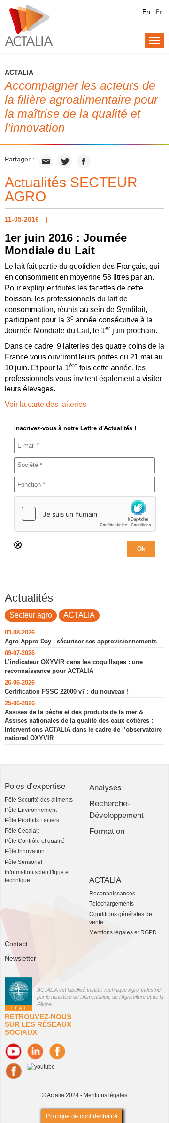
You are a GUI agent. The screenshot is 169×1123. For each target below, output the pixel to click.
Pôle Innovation (25, 851)
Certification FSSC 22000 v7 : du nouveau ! (67, 691)
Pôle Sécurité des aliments (39, 799)
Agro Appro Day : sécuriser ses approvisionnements (81, 641)
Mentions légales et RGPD (123, 932)
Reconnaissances (112, 893)
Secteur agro (30, 615)
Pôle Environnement (31, 810)
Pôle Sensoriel (23, 862)
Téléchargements (111, 904)
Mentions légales (105, 1095)
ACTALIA (79, 615)
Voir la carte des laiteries (45, 404)
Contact (16, 943)
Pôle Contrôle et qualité (35, 841)
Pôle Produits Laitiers (32, 820)
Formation (106, 831)
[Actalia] (29, 25)
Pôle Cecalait (22, 830)
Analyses (105, 787)
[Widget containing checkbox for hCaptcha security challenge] (85, 514)
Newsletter (20, 958)
